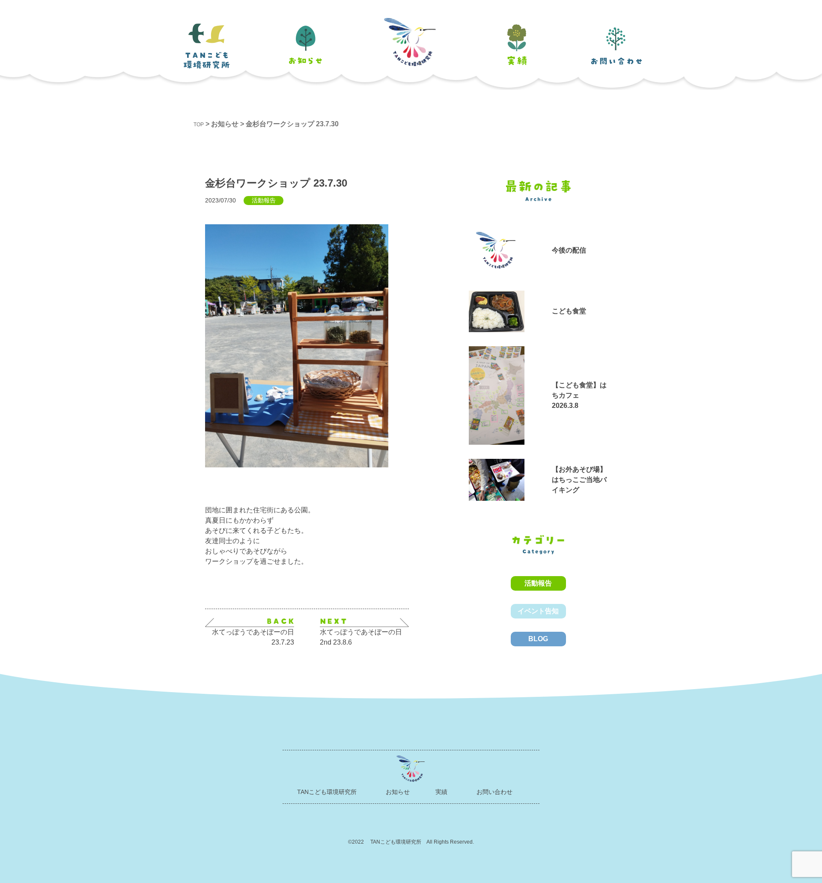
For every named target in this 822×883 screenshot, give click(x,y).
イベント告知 (538, 611)
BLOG (538, 638)
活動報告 (538, 583)
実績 (441, 791)
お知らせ (398, 791)
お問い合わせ (494, 791)
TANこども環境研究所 (327, 791)
